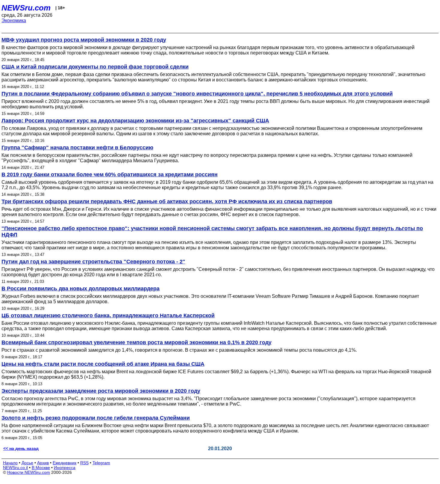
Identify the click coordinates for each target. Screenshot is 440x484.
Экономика (13, 20)
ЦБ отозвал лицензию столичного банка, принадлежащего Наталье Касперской (108, 315)
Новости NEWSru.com (28, 472)
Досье (27, 462)
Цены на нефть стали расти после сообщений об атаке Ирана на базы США (102, 364)
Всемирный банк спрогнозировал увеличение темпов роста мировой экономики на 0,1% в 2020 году (136, 342)
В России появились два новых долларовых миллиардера (80, 289)
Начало (10, 462)
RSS (84, 462)
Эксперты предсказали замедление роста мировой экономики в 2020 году (100, 391)
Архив (43, 462)
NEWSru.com (26, 7)
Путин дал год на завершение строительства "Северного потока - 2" (93, 262)
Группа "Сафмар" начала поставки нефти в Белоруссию (77, 148)
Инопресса (64, 467)
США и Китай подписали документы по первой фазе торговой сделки (95, 67)
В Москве (41, 467)
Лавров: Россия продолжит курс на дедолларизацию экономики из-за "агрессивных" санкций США (135, 121)
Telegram (101, 462)
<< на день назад (21, 448)
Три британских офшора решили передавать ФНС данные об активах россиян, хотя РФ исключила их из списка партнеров (166, 201)
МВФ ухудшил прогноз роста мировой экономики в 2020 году (83, 40)
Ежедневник (64, 462)
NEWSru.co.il (15, 467)
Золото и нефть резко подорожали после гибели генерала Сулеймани (95, 418)
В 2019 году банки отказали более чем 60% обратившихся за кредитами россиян (109, 174)
